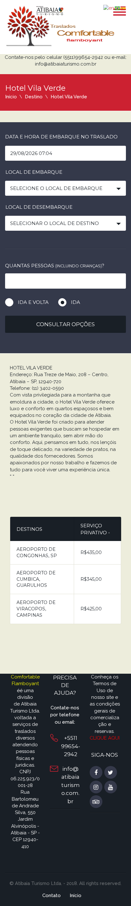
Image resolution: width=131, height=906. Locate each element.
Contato (51, 895)
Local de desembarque (38, 207)
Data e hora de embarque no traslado (61, 137)
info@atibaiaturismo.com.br (70, 785)
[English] (109, 8)
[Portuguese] (118, 8)
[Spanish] (123, 8)
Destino (34, 97)
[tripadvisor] (96, 802)
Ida (75, 302)
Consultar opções (65, 324)
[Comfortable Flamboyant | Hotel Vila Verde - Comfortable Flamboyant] (60, 26)
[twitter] (110, 772)
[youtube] (110, 787)
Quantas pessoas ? (54, 266)
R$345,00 (91, 579)
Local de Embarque (33, 172)
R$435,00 (91, 552)
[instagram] (96, 787)
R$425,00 (91, 609)
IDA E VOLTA (33, 302)
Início (11, 97)
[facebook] (96, 772)
